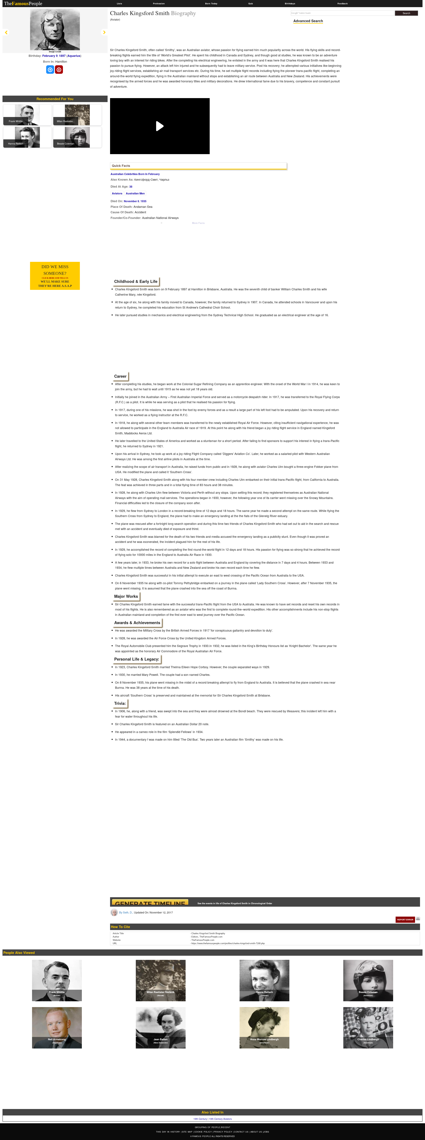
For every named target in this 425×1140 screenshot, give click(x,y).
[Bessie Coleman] (77, 137)
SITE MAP (187, 1131)
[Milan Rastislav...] (77, 114)
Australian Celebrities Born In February (135, 174)
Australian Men (135, 193)
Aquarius (73, 56)
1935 (143, 201)
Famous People (201, 1136)
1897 (62, 56)
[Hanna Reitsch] (27, 137)
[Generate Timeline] (150, 902)
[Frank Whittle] (27, 114)
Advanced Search (308, 20)
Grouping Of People (207, 1127)
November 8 (131, 201)
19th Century (200, 1118)
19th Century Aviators (220, 1118)
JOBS (266, 1131)
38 (130, 186)
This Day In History (168, 1131)
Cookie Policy (203, 1131)
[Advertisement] (170, 35)
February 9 (50, 56)
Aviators (117, 193)
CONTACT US (241, 1131)
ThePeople (23, 3)
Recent (225, 1127)
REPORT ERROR (405, 919)
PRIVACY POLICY (223, 1131)
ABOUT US (257, 1131)
